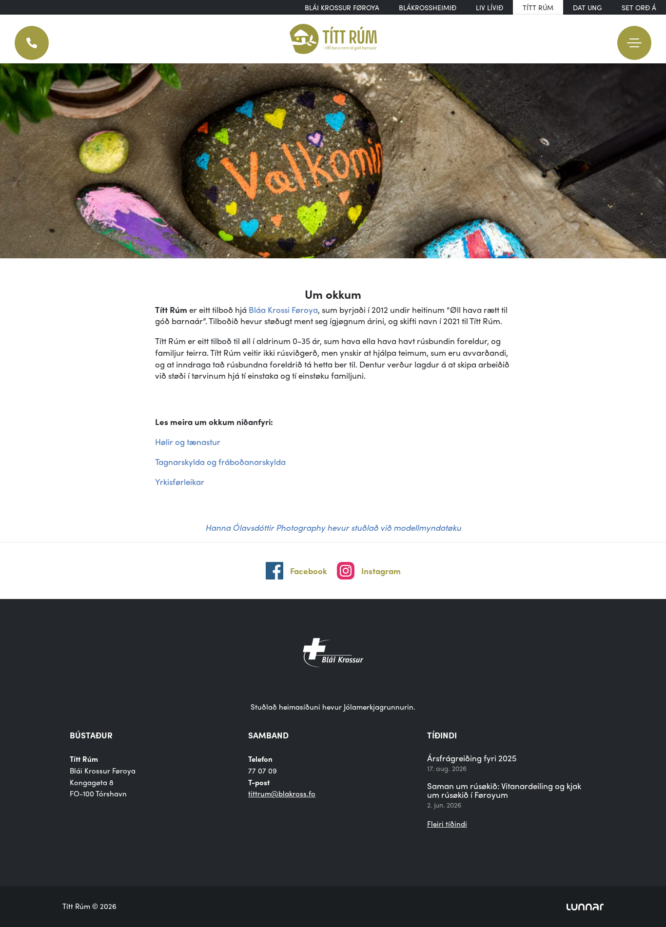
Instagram (381, 571)
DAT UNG (587, 7)
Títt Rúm (538, 7)
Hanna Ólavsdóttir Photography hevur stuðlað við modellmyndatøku (333, 527)
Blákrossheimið (427, 7)
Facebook (308, 571)
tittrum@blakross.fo (281, 793)
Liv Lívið (489, 7)
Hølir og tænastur (187, 441)
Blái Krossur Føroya (342, 7)
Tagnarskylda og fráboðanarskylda (220, 461)
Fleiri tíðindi (447, 823)
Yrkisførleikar (179, 481)
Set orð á (639, 7)
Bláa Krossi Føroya (283, 309)
